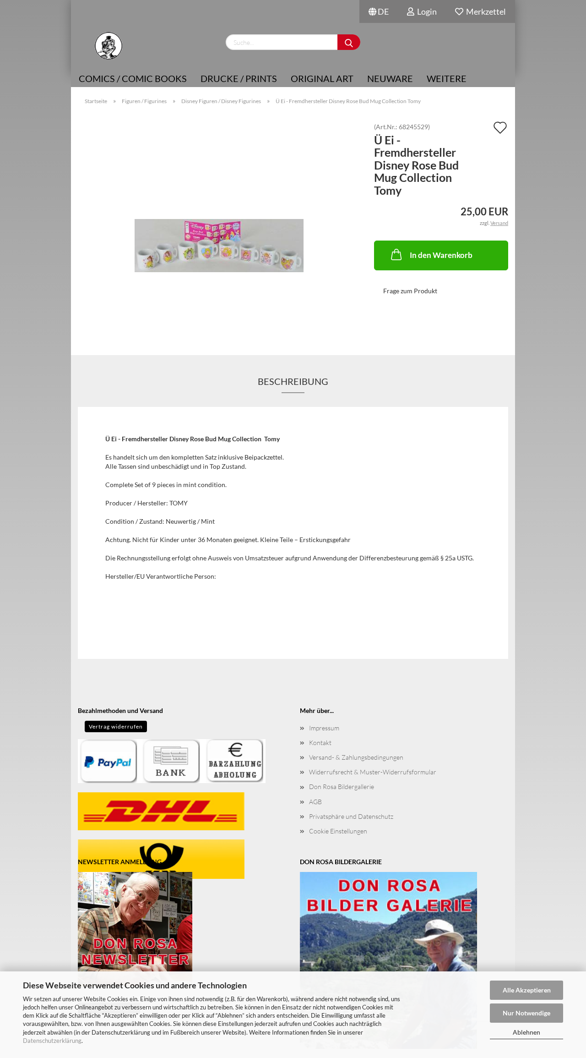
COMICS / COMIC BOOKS (133, 78)
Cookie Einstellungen (338, 831)
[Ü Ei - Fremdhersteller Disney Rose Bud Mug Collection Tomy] (219, 226)
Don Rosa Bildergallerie (341, 786)
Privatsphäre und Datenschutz (351, 816)
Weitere (447, 78)
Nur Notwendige (526, 1013)
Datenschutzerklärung (52, 1040)
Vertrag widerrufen (116, 726)
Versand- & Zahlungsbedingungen (356, 757)
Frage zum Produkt (410, 291)
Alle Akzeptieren (527, 990)
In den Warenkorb (441, 255)
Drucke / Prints (239, 78)
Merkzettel (484, 11)
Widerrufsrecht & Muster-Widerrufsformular (372, 772)
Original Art (322, 78)
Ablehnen (526, 1032)
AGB (315, 802)
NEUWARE (390, 78)
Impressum (324, 728)
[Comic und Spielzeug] (108, 46)
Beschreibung (293, 381)
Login (425, 11)
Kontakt (320, 742)
